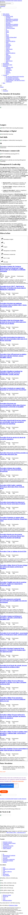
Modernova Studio (13, 905)
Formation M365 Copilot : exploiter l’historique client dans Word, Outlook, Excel (12, 486)
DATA (7, 30)
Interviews (8, 72)
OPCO (6, 277)
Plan (11, 277)
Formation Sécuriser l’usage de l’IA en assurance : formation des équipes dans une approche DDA (12, 650)
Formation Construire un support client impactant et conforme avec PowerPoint (13, 389)
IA (6, 29)
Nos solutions (6, 63)
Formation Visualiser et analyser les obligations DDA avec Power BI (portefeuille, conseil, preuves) (11, 372)
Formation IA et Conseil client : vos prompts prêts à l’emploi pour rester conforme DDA (14, 633)
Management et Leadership (12, 19)
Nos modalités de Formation (12, 77)
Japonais (8, 47)
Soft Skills (8, 17)
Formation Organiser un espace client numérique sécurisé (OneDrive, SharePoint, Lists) (13, 519)
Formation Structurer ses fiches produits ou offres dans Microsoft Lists (14, 453)
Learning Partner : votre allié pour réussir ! (15, 80)
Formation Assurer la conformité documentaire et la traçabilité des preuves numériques (13, 600)
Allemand (8, 43)
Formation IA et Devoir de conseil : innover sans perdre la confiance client (13, 666)
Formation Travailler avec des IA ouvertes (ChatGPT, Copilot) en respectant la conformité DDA (13, 583)
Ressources (5, 66)
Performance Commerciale (12, 20)
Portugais (8, 46)
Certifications (9, 81)
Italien (7, 42)
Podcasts (8, 71)
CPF (2, 277)
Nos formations (6, 15)
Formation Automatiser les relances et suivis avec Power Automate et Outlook (12, 503)
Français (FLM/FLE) (10, 41)
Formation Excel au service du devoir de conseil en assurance (12, 438)
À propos (5, 75)
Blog (4, 83)
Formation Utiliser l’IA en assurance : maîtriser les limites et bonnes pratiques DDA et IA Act (12, 699)
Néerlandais (8, 45)
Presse (7, 73)
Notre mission (6, 13)
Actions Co (3, 294)
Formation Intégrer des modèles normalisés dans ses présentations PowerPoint (11, 469)
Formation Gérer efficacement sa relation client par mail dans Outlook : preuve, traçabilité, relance (13, 356)
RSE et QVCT (9, 21)
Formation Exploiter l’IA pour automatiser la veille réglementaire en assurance (13, 749)
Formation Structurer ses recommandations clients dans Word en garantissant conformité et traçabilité (13, 405)
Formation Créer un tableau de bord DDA (13, 551)
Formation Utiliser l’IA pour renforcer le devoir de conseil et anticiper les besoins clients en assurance (13, 716)
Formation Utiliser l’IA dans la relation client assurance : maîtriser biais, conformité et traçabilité (13, 733)
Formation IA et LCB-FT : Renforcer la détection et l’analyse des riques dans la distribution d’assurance (13, 288)
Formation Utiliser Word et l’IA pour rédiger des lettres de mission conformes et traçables (13, 566)
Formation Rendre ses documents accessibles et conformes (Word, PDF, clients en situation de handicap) (12, 536)
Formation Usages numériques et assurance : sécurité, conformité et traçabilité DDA (11, 617)
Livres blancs (9, 70)
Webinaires (8, 68)
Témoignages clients (7, 64)
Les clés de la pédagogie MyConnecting (15, 76)
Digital (7, 32)
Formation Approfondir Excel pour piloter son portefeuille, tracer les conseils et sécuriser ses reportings (13, 422)
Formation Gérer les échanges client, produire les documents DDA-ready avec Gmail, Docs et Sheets (13, 322)
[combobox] (6, 3)
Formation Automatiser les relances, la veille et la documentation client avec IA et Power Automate (13, 339)
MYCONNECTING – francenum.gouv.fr (16, 832)
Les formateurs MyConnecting (13, 79)
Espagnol (8, 40)
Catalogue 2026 (9, 67)
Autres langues (9, 49)
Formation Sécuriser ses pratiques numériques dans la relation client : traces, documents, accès (13, 305)
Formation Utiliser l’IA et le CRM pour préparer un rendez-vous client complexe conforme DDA (13, 682)
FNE (9, 294)
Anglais (7, 38)
